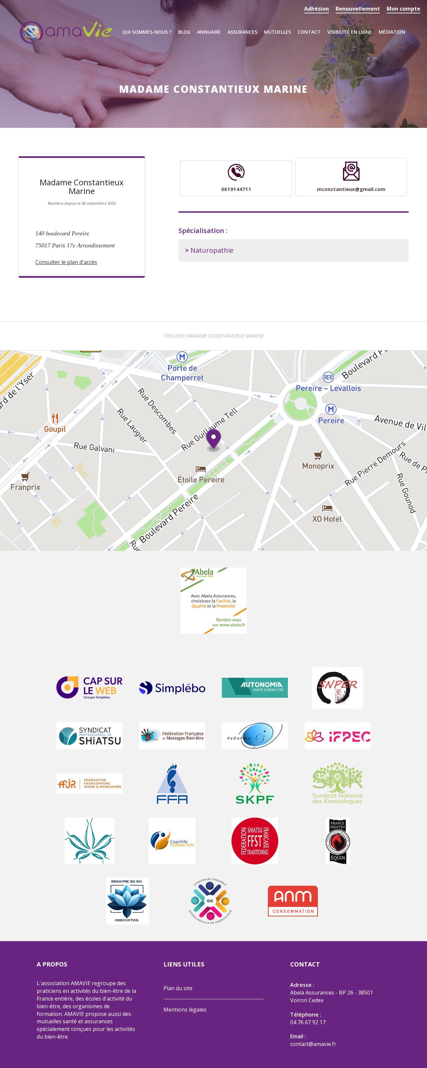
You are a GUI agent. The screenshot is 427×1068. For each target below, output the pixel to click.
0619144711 (236, 189)
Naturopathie (212, 250)
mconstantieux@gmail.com (351, 189)
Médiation (392, 32)
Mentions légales (184, 1009)
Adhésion (316, 8)
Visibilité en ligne (349, 32)
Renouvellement (358, 8)
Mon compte (403, 8)
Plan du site (177, 988)
